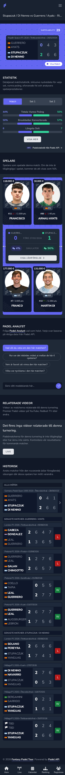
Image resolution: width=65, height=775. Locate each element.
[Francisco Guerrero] (17, 194)
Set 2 (52, 101)
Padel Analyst (17, 330)
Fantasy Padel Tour (22, 759)
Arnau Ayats (47, 218)
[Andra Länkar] (60, 5)
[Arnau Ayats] (48, 194)
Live (8, 451)
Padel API (53, 759)
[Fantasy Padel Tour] (5, 5)
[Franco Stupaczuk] (17, 282)
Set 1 (32, 101)
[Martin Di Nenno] (48, 282)
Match (12, 101)
